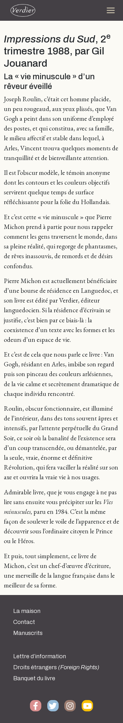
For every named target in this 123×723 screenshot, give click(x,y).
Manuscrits (28, 633)
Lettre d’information (39, 656)
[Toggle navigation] (110, 10)
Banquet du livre (34, 678)
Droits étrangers (56, 667)
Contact (24, 622)
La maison (26, 611)
